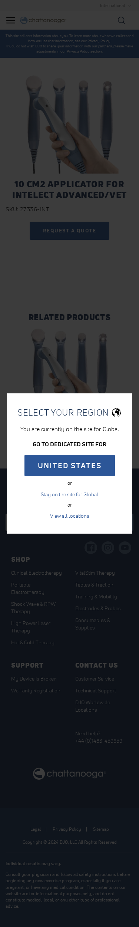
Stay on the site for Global (69, 494)
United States (70, 465)
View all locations (69, 516)
